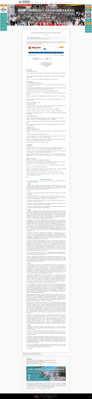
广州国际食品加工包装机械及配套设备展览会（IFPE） (35, 381)
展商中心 (41, 2)
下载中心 (88, 19)
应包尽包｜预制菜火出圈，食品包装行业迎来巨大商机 (33, 354)
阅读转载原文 (31, 348)
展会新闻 (88, 25)
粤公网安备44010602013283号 (53, 396)
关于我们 (66, 2)
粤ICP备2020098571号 (44, 396)
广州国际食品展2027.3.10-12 (3, 29)
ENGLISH (71, 2)
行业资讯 (30, 26)
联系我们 (56, 394)
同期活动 (56, 2)
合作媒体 (88, 29)
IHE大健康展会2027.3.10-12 (3, 20)
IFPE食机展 (48, 381)
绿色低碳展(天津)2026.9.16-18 (3, 14)
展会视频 (88, 31)
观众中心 (46, 2)
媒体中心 (61, 2)
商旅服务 (51, 2)
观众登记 (88, 9)
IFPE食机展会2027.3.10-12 (3, 17)
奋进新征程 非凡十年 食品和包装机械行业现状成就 (32, 353)
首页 (32, 2)
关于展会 (36, 2)
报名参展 (88, 7)
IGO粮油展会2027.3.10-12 (3, 26)
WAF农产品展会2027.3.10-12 (3, 23)
